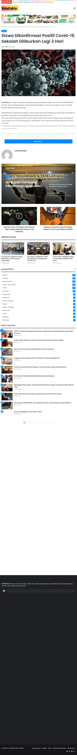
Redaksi (44, 748)
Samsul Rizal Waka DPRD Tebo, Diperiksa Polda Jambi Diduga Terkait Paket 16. (42, 403)
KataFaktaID (20, 151)
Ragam (5, 304)
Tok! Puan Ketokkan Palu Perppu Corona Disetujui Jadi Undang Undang (40, 367)
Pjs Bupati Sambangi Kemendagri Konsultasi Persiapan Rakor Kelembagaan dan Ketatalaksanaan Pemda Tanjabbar (25, 184)
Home (5, 26)
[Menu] (74, 9)
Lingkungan (6, 294)
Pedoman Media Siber (59, 748)
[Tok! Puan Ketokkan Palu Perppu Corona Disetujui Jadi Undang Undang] (7, 370)
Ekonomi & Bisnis (8, 301)
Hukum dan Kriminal (9, 284)
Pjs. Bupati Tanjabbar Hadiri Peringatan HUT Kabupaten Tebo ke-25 (37, 259)
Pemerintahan (7, 281)
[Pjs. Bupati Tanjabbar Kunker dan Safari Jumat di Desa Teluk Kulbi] (13, 248)
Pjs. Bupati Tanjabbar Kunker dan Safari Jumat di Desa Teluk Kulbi (12, 259)
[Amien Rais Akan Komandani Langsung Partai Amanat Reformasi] (7, 396)
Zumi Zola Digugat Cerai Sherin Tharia (28, 412)
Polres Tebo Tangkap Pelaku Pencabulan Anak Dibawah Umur (63, 259)
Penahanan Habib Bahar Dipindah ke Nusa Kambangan (34, 376)
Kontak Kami (71, 748)
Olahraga (6, 317)
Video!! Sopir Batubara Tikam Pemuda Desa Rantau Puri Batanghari (39, 340)
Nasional (5, 278)
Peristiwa (6, 291)
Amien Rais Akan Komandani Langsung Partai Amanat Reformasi (38, 394)
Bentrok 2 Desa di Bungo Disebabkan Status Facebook (34, 349)
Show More (38, 141)
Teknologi (6, 320)
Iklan (49, 748)
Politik (5, 288)
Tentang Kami (36, 748)
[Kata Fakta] (11, 8)
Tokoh (5, 313)
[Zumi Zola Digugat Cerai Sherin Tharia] (7, 414)
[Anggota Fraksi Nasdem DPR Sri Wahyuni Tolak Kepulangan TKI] (7, 361)
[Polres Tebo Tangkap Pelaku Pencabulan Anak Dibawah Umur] (64, 248)
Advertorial (6, 310)
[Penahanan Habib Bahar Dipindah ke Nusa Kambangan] (7, 378)
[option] (38, 184)
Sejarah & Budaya (8, 307)
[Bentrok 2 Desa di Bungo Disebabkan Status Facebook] (7, 352)
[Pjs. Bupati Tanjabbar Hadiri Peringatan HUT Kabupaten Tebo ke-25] (38, 248)
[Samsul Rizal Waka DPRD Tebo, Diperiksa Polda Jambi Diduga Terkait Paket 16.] (7, 405)
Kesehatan (6, 297)
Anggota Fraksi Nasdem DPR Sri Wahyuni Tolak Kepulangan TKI (37, 358)
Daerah (10, 26)
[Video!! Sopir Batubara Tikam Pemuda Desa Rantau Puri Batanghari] (7, 343)
